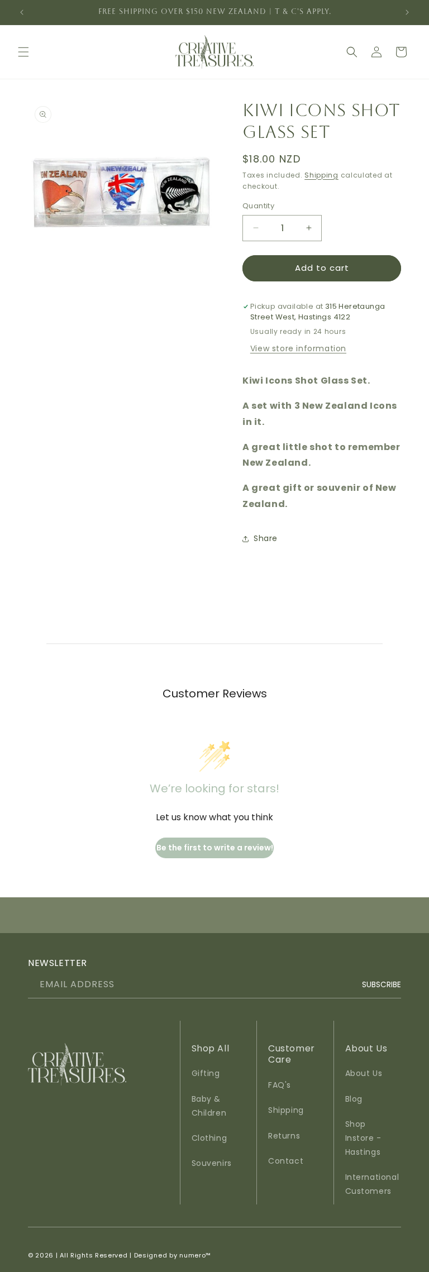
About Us (364, 1073)
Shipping (321, 175)
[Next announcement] (407, 12)
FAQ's (279, 1085)
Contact (285, 1160)
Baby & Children (209, 1105)
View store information (298, 348)
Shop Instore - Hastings (363, 1138)
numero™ (195, 1255)
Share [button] (266, 538)
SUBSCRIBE (381, 984)
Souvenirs (212, 1163)
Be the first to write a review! (214, 847)
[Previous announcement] (21, 12)
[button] (23, 52)
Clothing (209, 1138)
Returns (284, 1135)
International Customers (372, 1184)
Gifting (206, 1073)
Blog (354, 1098)
